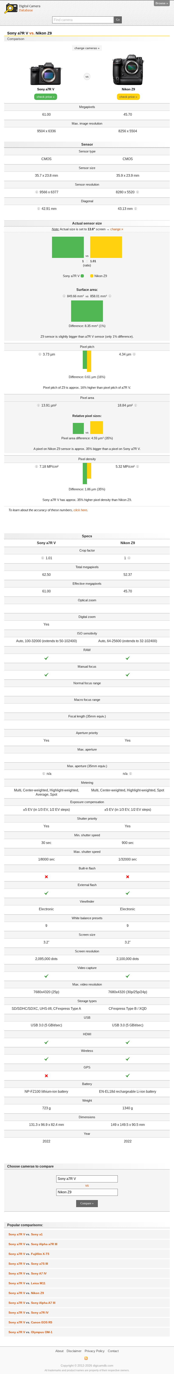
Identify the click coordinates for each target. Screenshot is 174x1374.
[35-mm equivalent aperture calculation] (44, 773)
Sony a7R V (45, 89)
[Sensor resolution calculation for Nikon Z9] (137, 191)
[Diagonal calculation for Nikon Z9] (135, 208)
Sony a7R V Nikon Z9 (26, 1293)
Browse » (162, 3)
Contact (113, 1351)
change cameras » (87, 48)
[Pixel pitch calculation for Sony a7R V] (40, 354)
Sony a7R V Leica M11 (26, 1283)
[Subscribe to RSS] (86, 1358)
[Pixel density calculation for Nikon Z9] (137, 466)
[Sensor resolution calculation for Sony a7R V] (37, 191)
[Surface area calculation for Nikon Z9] (110, 295)
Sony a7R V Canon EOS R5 (30, 1322)
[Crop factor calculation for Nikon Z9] (129, 557)
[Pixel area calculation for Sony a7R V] (38, 405)
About (59, 1351)
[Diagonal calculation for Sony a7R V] (38, 208)
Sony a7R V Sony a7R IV (28, 1312)
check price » (46, 96)
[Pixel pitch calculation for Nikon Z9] (134, 354)
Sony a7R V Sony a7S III (28, 1263)
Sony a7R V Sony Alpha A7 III (31, 1302)
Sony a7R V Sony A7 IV (27, 1273)
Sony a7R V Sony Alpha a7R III (32, 1244)
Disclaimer (74, 1351)
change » (116, 229)
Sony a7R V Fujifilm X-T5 (28, 1254)
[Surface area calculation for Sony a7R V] (64, 295)
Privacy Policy (95, 1351)
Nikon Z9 (128, 89)
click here (80, 510)
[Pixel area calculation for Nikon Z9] (135, 405)
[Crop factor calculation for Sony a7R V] (43, 557)
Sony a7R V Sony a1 (25, 1234)
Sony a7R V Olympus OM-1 (30, 1332)
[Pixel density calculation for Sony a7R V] (36, 466)
